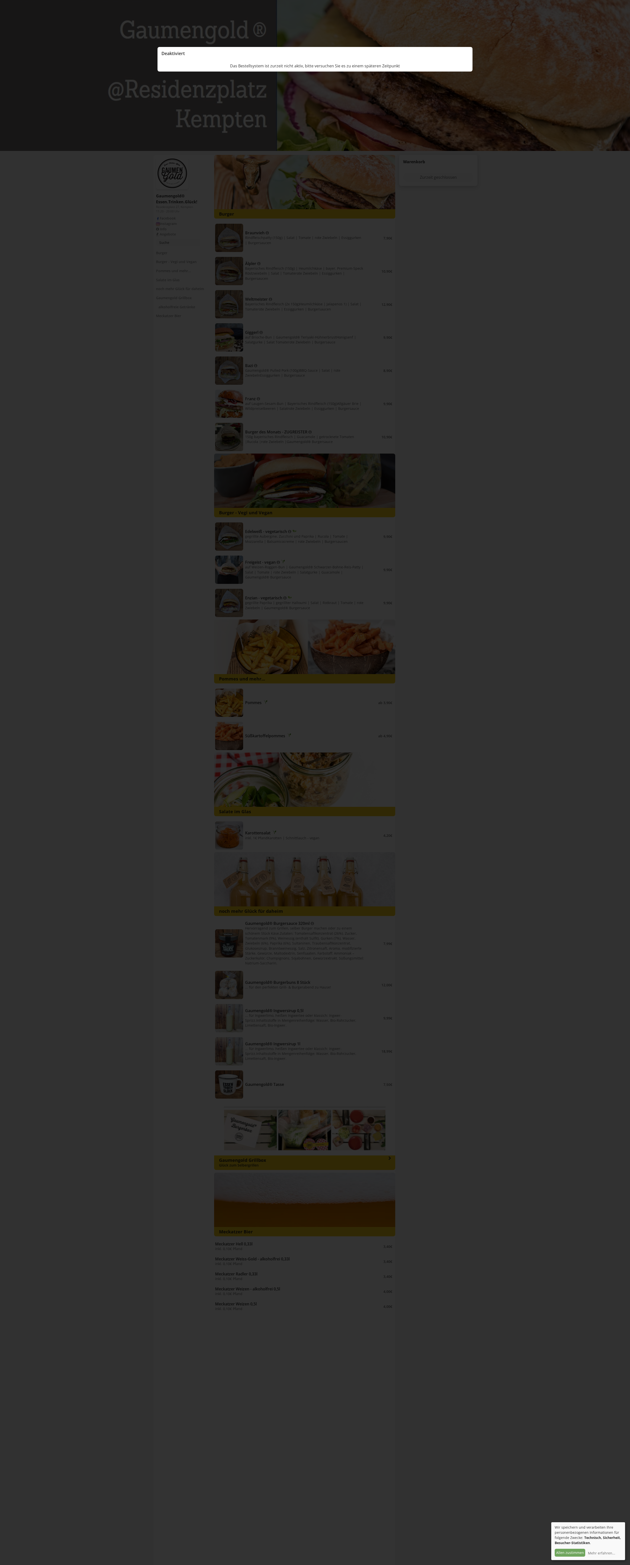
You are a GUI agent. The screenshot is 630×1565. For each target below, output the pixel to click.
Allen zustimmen (570, 1552)
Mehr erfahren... (601, 1553)
